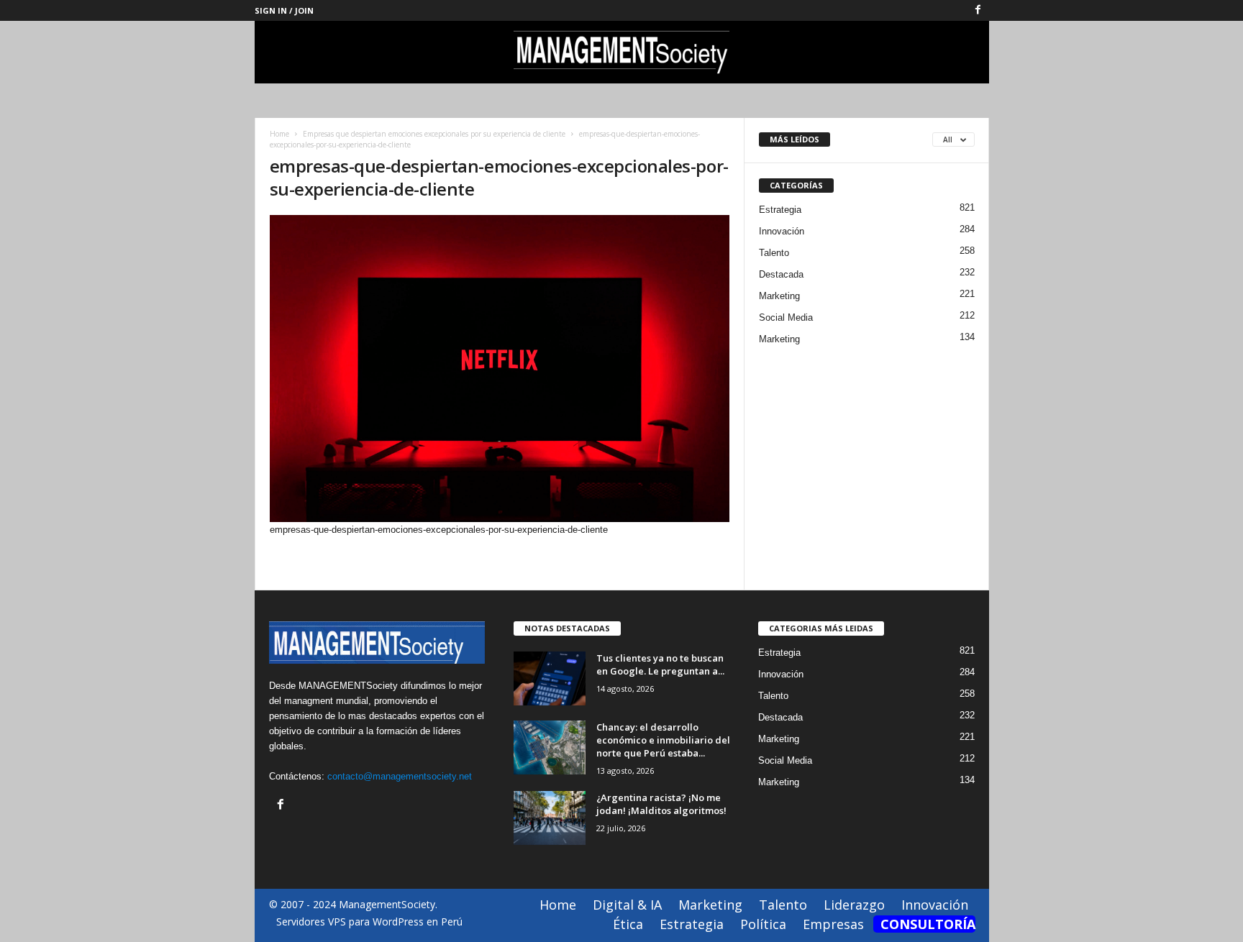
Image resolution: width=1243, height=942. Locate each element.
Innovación (781, 231)
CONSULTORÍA (927, 924)
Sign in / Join (284, 10)
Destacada (781, 274)
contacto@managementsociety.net (399, 776)
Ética (628, 924)
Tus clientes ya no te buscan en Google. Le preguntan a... (660, 664)
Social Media (786, 317)
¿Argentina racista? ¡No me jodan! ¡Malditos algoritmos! (661, 804)
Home (279, 134)
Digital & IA (627, 904)
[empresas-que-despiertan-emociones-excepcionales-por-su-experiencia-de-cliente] (500, 368)
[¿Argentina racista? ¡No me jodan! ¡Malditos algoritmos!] (550, 818)
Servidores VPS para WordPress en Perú (369, 921)
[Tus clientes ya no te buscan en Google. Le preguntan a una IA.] (550, 678)
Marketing (779, 296)
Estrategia (780, 209)
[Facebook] (978, 10)
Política (763, 924)
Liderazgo (854, 904)
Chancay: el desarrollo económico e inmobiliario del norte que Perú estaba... (663, 740)
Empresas (833, 924)
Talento (774, 252)
